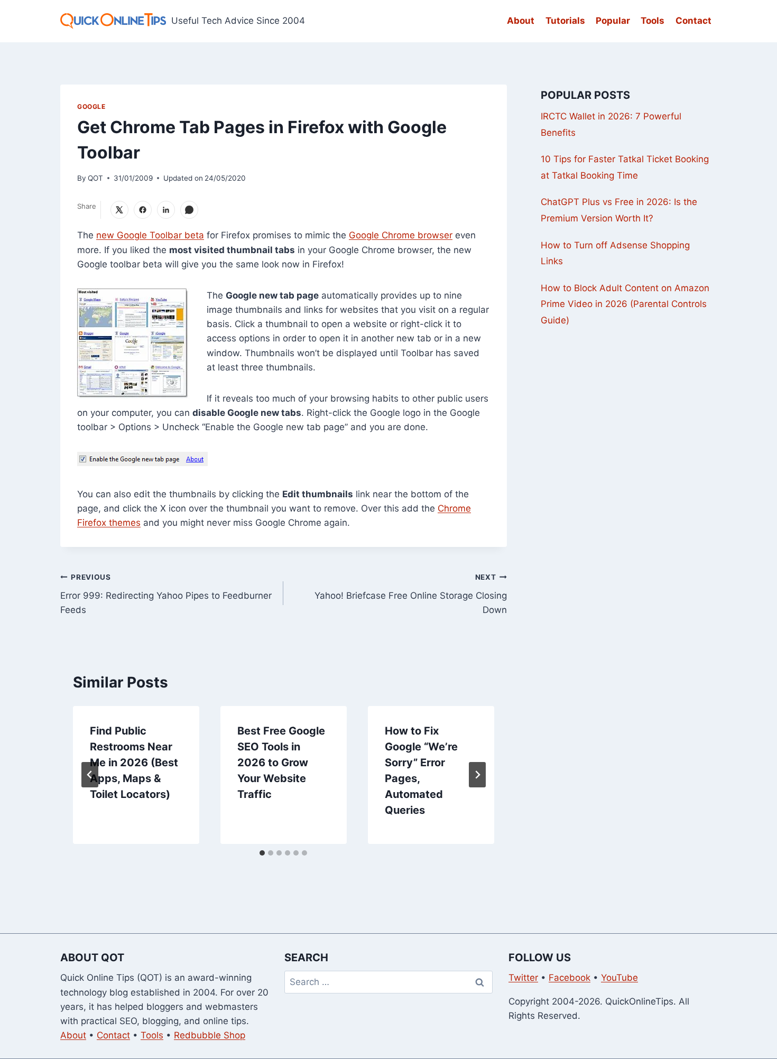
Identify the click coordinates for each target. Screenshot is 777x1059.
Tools (652, 20)
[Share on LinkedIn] (166, 210)
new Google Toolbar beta (150, 235)
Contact (693, 20)
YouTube (619, 977)
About (520, 20)
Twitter (523, 977)
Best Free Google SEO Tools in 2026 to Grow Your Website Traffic (281, 762)
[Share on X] (119, 210)
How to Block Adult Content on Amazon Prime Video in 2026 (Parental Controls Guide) (625, 304)
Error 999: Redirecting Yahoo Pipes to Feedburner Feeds (166, 594)
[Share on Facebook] (143, 210)
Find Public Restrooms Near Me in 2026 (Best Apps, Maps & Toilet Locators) (134, 762)
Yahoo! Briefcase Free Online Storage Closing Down (410, 594)
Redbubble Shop (209, 1035)
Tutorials (565, 20)
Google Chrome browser (400, 235)
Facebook (569, 977)
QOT (95, 178)
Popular (613, 20)
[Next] (477, 774)
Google (91, 106)
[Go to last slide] (89, 774)
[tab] (262, 853)
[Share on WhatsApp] (189, 210)
